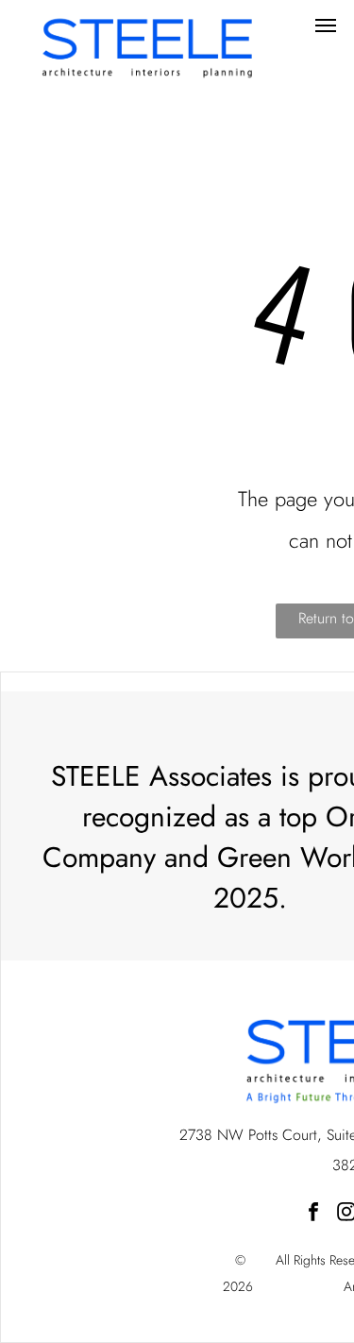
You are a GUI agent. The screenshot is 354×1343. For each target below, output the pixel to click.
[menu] (326, 25)
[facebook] (313, 1214)
